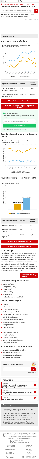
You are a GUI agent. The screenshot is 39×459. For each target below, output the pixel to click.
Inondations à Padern (10, 337)
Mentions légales (32, 436)
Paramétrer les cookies (29, 434)
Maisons (33, 14)
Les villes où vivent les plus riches (20, 246)
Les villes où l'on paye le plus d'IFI (20, 241)
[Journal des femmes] (10, 446)
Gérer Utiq (5, 436)
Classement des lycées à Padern (14, 322)
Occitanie (21, 4)
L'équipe (16, 433)
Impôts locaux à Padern (28, 275)
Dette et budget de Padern (12, 312)
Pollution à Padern (9, 335)
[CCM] (29, 446)
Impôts (14, 4)
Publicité (29, 433)
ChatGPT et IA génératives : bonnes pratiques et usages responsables (14, 385)
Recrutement (7, 434)
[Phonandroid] (29, 457)
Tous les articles (13, 436)
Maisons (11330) (8, 291)
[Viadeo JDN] (29, 453)
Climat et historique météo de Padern (15, 314)
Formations (8, 380)
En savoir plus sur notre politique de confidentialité (15, 129)
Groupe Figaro (12, 438)
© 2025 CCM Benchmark (23, 438)
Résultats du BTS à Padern (11, 357)
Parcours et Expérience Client (12, 398)
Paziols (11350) (7, 289)
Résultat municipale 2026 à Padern (14, 350)
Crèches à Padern (9, 327)
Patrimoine (7, 4)
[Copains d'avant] (10, 453)
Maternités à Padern (10, 330)
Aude (27, 4)
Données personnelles (17, 434)
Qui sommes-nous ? (8, 433)
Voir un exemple (32, 372)
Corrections (24, 436)
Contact (34, 433)
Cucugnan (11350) (9, 284)
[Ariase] (10, 457)
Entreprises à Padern (10, 342)
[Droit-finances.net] (29, 450)
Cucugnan (11, 14)
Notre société (22, 433)
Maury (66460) (8, 294)
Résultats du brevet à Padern (12, 355)
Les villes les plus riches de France (20, 100)
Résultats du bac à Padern (11, 352)
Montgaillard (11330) (9, 286)
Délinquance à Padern (10, 332)
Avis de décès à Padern (10, 317)
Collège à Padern (8, 324)
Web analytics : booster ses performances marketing (17, 392)
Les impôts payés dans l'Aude (13, 297)
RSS (19, 436)
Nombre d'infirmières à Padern (13, 340)
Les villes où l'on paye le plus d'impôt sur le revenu (20, 106)
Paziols (27, 14)
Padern (33, 4)
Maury (3, 16)
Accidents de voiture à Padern (13, 319)
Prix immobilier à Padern (11, 309)
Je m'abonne (18, 125)
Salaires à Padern (8, 307)
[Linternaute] (10, 450)
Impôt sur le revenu (8, 36)
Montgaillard (20, 14)
